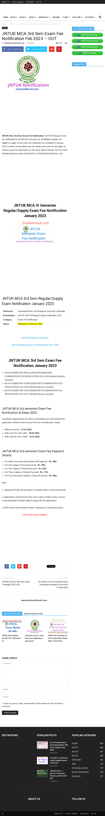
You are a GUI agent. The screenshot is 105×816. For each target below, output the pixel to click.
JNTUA (31, 17)
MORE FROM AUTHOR (33, 614)
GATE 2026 (30, 2)
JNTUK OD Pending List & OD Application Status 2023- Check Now (57, 638)
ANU (74, 763)
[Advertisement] (35, 114)
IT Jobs (65, 17)
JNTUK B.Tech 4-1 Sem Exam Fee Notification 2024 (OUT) (34, 638)
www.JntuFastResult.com (14, 43)
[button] (100, 17)
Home (4, 24)
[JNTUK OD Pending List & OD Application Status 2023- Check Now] (58, 626)
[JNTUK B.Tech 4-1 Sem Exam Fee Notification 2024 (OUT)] (35, 626)
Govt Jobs (76, 17)
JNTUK (12, 17)
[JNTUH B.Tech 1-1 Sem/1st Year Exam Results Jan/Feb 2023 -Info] (42, 773)
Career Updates (18, 2)
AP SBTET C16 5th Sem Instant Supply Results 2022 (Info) (59, 760)
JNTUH (22, 17)
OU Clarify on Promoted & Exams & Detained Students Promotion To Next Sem (53, 585)
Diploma (56, 17)
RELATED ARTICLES (12, 614)
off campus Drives (80, 768)
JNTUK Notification (80, 772)
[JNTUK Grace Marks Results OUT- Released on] (12, 626)
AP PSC (38, 2)
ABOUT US (5, 2)
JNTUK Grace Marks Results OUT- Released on (11, 638)
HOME (5, 17)
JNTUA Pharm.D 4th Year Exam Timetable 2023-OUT (16, 583)
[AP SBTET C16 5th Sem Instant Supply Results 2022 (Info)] (42, 760)
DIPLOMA (76, 759)
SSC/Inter (89, 17)
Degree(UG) (43, 17)
